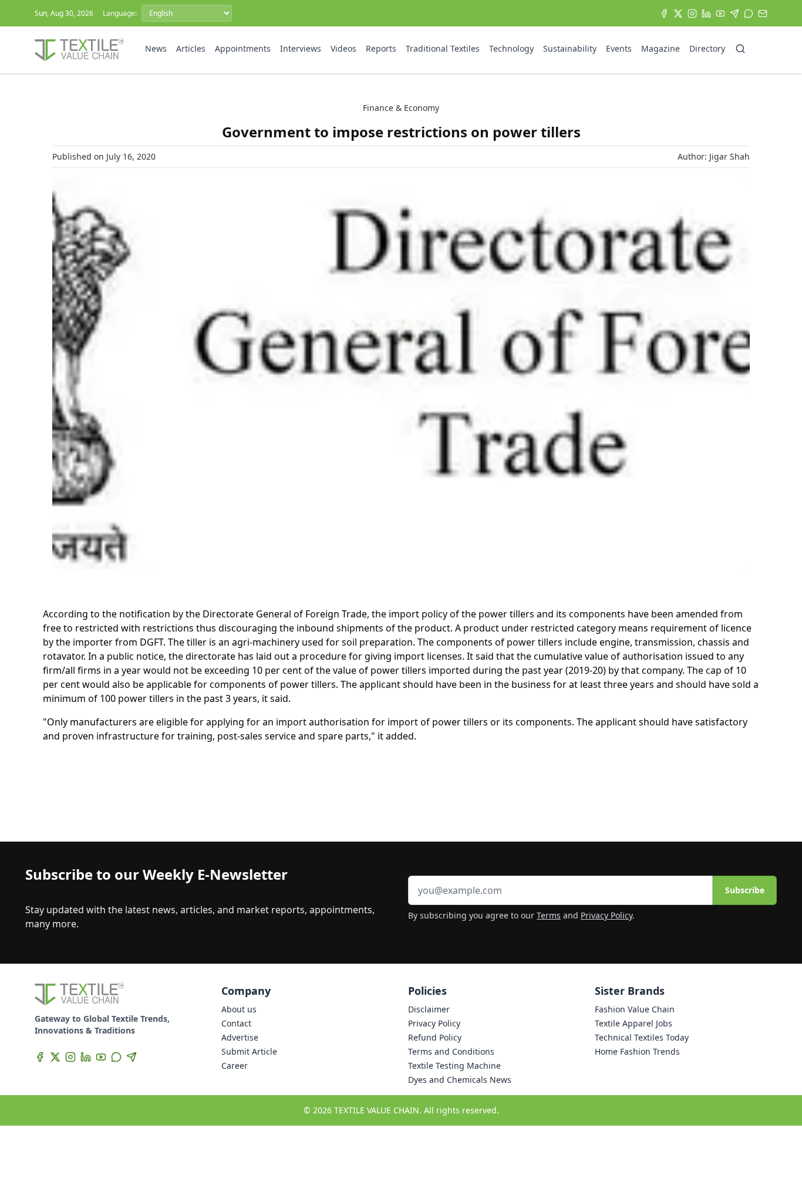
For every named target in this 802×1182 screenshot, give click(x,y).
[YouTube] (720, 13)
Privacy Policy (606, 915)
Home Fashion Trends (637, 1051)
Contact (236, 1023)
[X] (678, 13)
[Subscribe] (762, 13)
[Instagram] (692, 13)
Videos (343, 48)
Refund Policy (434, 1037)
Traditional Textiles (443, 48)
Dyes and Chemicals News (459, 1079)
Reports (381, 48)
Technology (511, 48)
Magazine (660, 48)
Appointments (243, 48)
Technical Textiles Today (642, 1037)
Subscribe (744, 890)
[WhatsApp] (748, 13)
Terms (549, 915)
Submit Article (249, 1051)
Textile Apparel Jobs (633, 1023)
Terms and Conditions (451, 1051)
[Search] (740, 49)
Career (234, 1065)
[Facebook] (664, 13)
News (156, 48)
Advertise (239, 1037)
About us (239, 1009)
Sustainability (570, 48)
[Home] (79, 50)
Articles (190, 48)
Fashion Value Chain (635, 1009)
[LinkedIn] (706, 13)
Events (619, 48)
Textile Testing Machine (454, 1065)
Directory (707, 48)
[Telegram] (734, 13)
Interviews (300, 48)
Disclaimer (429, 1009)
